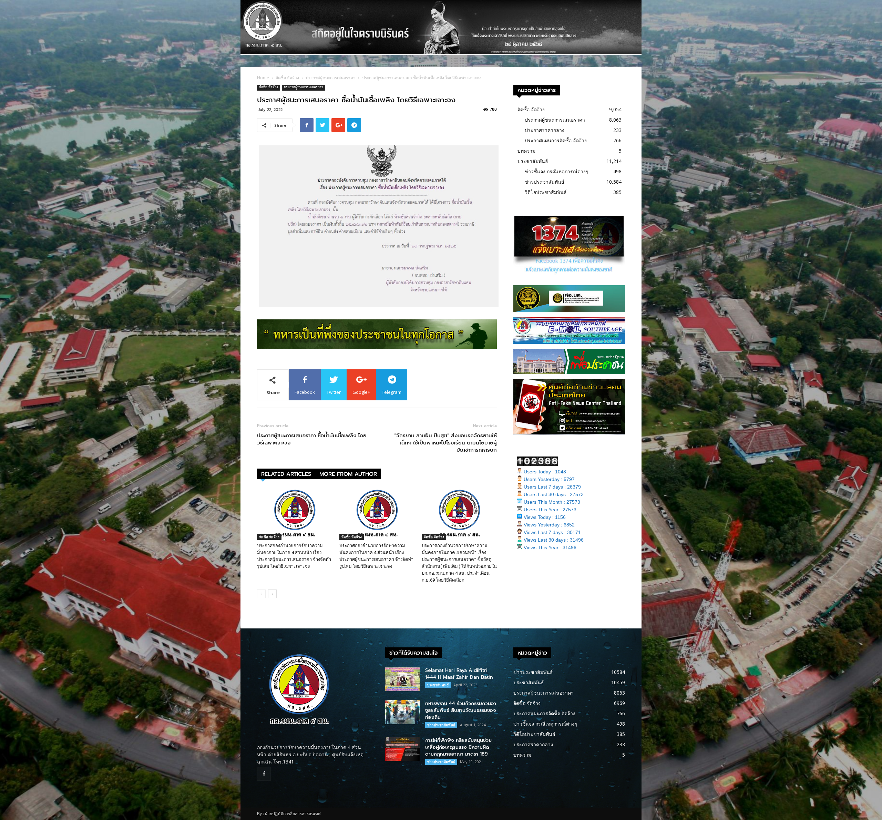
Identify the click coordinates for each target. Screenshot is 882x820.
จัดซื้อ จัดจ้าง (287, 78)
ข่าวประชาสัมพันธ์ (544, 181)
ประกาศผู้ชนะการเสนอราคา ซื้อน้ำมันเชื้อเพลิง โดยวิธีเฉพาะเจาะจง (312, 439)
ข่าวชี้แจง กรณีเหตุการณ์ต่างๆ (556, 171)
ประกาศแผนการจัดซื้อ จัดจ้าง (556, 140)
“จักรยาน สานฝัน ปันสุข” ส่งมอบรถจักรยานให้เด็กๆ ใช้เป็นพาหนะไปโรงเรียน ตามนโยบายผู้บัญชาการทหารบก (444, 443)
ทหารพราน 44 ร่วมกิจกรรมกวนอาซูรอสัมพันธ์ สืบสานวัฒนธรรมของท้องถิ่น (460, 710)
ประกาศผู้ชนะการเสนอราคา (331, 78)
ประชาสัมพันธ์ (532, 161)
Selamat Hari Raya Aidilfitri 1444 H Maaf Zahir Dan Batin (459, 674)
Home (263, 78)
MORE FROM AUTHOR (348, 474)
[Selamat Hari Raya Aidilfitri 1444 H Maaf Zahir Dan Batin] (402, 679)
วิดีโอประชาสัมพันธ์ (546, 192)
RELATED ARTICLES (286, 474)
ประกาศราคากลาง (544, 130)
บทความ (526, 150)
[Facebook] (264, 774)
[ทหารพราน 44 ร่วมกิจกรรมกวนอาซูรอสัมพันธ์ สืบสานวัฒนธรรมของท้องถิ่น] (402, 712)
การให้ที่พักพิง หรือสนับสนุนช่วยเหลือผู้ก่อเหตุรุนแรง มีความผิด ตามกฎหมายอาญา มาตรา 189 (458, 747)
